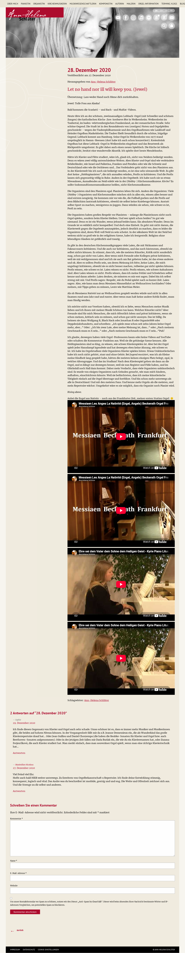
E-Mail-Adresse (18, 873)
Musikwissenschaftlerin (83, 3)
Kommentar (16, 818)
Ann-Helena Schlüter (103, 81)
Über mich (12, 3)
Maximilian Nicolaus (24, 764)
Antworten (19, 753)
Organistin (39, 3)
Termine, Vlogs (169, 3)
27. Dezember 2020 (24, 768)
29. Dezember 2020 (24, 722)
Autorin (119, 3)
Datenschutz (29, 949)
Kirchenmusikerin (57, 3)
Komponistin (105, 3)
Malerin (131, 3)
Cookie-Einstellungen (48, 949)
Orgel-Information (148, 3)
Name (13, 861)
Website (13, 885)
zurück (16, 930)
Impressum (15, 949)
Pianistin (25, 3)
